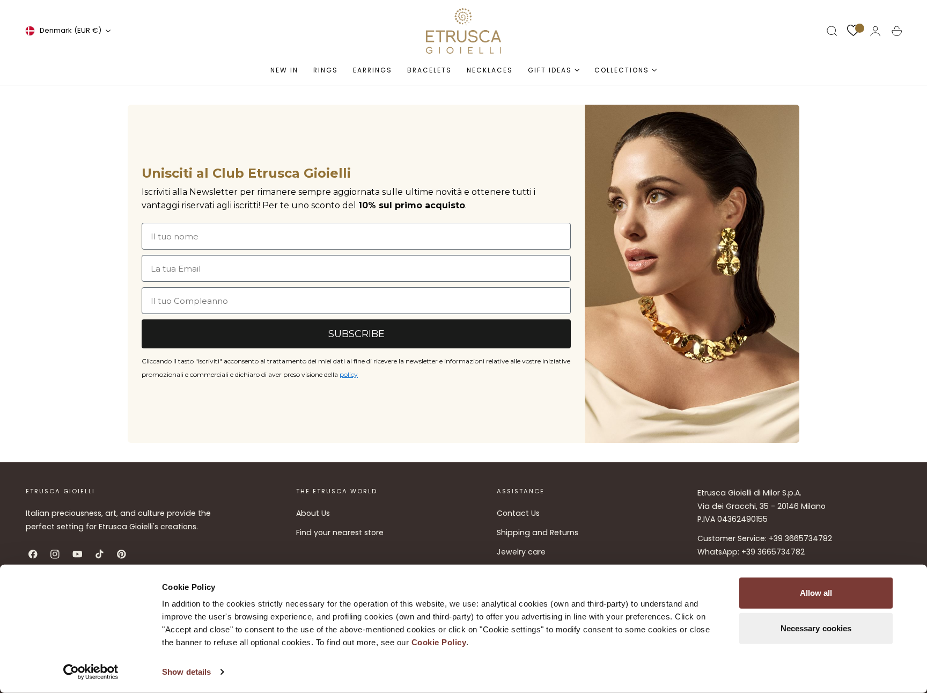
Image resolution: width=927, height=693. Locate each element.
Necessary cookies (816, 627)
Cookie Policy (439, 642)
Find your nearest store (340, 533)
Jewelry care (521, 552)
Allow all (816, 592)
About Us (313, 513)
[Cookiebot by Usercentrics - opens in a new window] (91, 672)
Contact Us (518, 513)
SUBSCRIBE (356, 334)
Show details (186, 671)
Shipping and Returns (537, 533)
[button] (832, 31)
